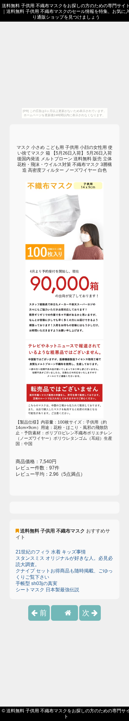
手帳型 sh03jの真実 (36, 583)
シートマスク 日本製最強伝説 (47, 589)
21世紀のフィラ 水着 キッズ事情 (51, 551)
